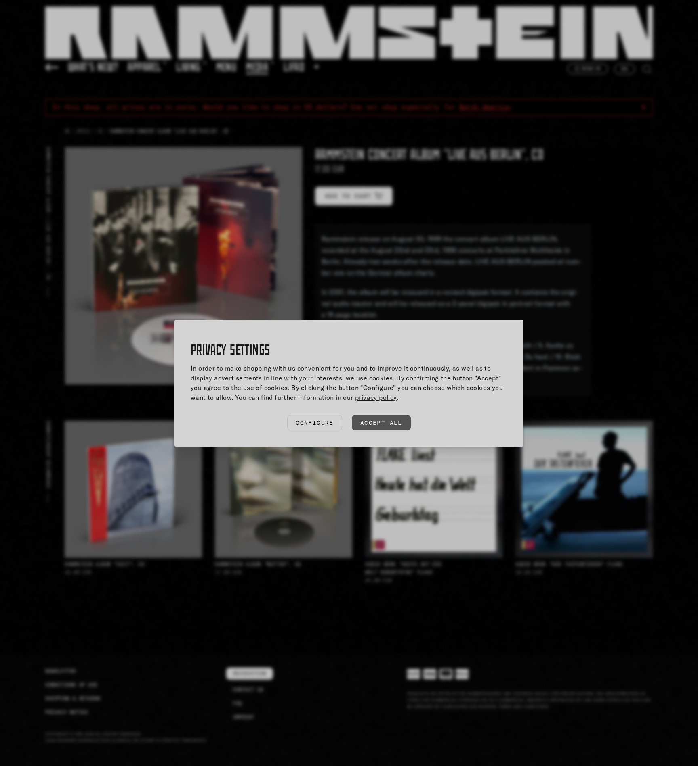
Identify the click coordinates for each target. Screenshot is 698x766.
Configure (315, 422)
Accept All (381, 422)
